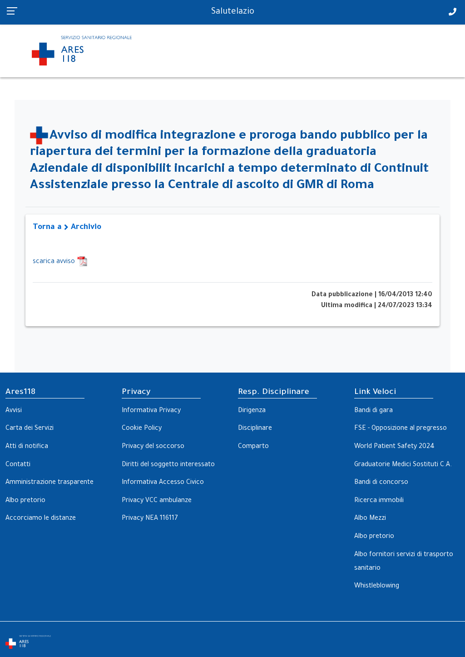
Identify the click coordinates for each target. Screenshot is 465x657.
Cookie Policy (142, 429)
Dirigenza (252, 411)
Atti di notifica (26, 447)
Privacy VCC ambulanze (157, 501)
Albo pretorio (25, 501)
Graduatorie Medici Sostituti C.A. (403, 465)
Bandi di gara (373, 411)
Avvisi (13, 411)
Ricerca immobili (379, 501)
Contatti (17, 465)
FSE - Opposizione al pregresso (400, 429)
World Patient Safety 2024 (394, 447)
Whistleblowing (376, 586)
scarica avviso (55, 262)
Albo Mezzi (370, 519)
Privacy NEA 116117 (150, 519)
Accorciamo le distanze (40, 519)
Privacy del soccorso (153, 447)
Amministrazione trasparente (49, 483)
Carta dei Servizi (29, 429)
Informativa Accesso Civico (163, 483)
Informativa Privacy (151, 411)
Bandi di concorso (381, 483)
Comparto (253, 447)
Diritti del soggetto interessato (168, 465)
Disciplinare (255, 429)
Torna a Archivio (67, 228)
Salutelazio (232, 12)
